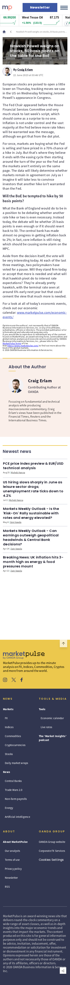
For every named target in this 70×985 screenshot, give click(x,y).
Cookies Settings (51, 860)
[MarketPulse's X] (13, 680)
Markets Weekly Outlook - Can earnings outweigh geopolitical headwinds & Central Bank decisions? (31, 537)
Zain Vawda (15, 522)
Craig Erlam (25, 69)
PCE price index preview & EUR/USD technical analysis (33, 465)
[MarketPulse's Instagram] (5, 680)
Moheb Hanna (18, 472)
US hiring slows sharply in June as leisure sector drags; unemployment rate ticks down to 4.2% (33, 489)
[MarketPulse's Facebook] (21, 680)
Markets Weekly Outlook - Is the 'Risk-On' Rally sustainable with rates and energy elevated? (31, 513)
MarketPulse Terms (12, 343)
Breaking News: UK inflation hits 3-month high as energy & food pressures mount (33, 562)
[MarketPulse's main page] (6, 31)
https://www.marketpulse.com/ (23, 345)
